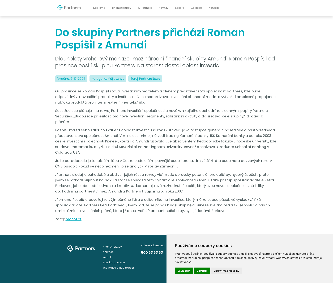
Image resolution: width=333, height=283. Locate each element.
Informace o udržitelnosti (119, 267)
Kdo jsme (99, 8)
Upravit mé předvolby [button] (226, 270)
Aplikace (196, 8)
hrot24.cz (74, 219)
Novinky (163, 8)
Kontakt (214, 8)
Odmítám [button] (202, 270)
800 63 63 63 (152, 252)
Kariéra (179, 8)
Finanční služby (121, 8)
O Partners (145, 8)
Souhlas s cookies (114, 262)
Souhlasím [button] (184, 270)
